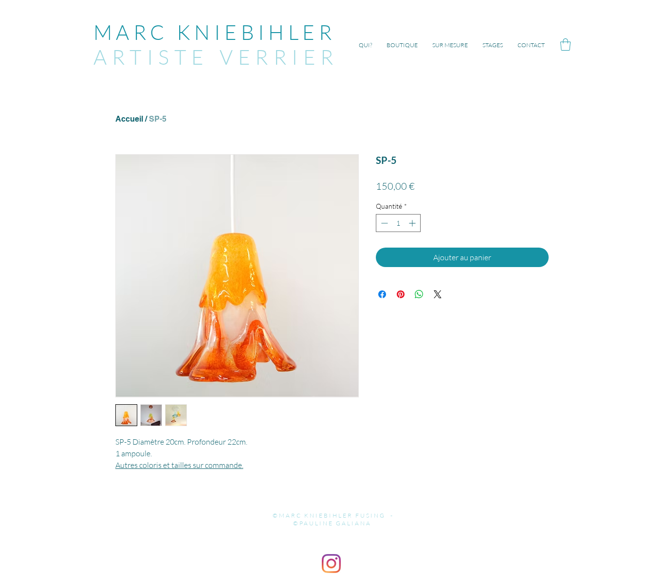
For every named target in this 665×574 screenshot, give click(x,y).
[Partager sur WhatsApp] (419, 294)
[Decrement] (383, 223)
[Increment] (413, 223)
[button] (565, 44)
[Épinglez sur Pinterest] (400, 294)
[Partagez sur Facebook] (382, 294)
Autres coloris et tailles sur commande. (179, 465)
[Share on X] (437, 294)
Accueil (129, 119)
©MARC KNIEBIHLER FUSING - (332, 515)
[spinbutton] (398, 223)
